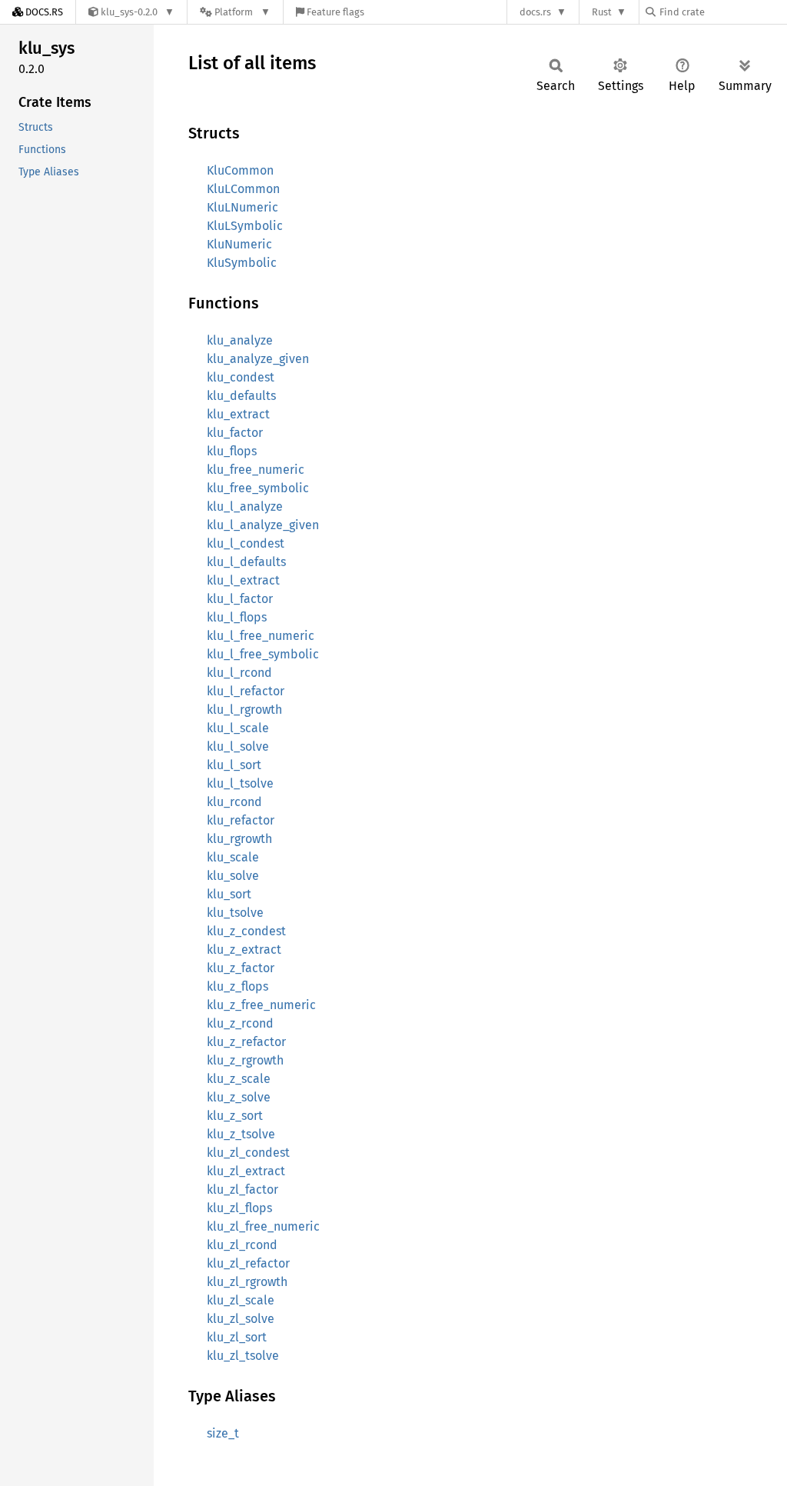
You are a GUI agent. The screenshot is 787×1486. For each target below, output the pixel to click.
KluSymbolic (242, 262)
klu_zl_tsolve (243, 1355)
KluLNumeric (242, 207)
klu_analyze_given (258, 359)
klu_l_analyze (245, 506)
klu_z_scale (239, 1078)
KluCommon (240, 170)
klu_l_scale (238, 728)
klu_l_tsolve (240, 783)
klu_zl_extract (246, 1171)
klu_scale (233, 857)
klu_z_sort (235, 1115)
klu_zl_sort (237, 1337)
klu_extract (238, 414)
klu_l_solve (238, 746)
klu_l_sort (234, 765)
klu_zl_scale (240, 1300)
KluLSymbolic (245, 225)
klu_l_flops (237, 617)
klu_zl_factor (242, 1189)
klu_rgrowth (239, 838)
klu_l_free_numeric (260, 635)
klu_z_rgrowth (245, 1060)
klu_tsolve (235, 912)
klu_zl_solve (240, 1318)
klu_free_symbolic (258, 488)
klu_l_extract (243, 580)
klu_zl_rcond (242, 1245)
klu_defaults (241, 395)
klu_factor (235, 432)
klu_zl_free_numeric (263, 1226)
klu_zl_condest (248, 1152)
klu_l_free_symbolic (263, 654)
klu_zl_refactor (248, 1263)
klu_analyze (240, 340)
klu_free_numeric (255, 469)
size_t (223, 1433)
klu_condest (240, 377)
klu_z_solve (239, 1097)
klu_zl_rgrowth (247, 1281)
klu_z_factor (240, 968)
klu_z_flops (237, 986)
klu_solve (233, 875)
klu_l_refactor (245, 691)
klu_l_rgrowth (244, 709)
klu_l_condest (245, 543)
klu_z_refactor (246, 1042)
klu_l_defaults (246, 562)
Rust (602, 12)
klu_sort (229, 894)
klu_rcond (234, 802)
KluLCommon (243, 189)
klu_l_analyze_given (263, 525)
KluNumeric (239, 244)
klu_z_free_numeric (261, 1005)
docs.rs (535, 12)
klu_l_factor (240, 598)
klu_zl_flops (239, 1208)
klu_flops (232, 451)
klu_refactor (240, 820)
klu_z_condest (246, 931)
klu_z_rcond (240, 1023)
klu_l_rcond (239, 672)
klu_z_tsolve (241, 1134)
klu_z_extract (244, 949)
